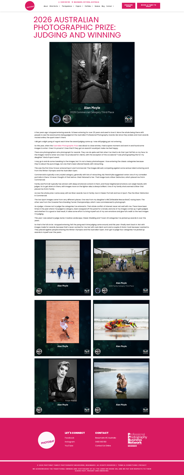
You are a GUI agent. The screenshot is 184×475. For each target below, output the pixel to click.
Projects (78, 6)
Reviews (97, 6)
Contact (109, 6)
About (46, 6)
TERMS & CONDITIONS (127, 465)
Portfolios (88, 6)
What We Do (53, 6)
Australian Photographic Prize (65, 145)
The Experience (67, 6)
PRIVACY (143, 465)
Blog (103, 6)
